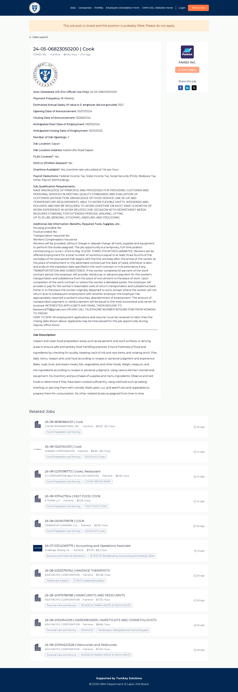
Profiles (98, 7)
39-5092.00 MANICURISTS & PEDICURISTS (105, 605)
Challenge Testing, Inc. (57, 550)
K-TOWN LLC (52, 500)
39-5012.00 (87, 630)
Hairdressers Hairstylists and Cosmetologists (123, 630)
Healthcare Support (58, 580)
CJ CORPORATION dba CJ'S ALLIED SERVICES (72, 475)
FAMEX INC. (40, 54)
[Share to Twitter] (194, 87)
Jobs (73, 7)
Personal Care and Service (61, 605)
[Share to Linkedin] (187, 87)
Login (182, 7)
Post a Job (198, 7)
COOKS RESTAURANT (98, 481)
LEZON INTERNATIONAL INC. (62, 426)
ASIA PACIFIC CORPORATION (62, 574)
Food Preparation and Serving (63, 432)
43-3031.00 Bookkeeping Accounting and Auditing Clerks (122, 555)
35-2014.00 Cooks (95, 456)
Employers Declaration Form (122, 7)
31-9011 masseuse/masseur (89, 580)
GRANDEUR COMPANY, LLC (61, 525)
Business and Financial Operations (66, 555)
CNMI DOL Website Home (157, 7)
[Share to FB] (180, 87)
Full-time (55, 54)
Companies (85, 7)
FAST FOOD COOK (96, 506)
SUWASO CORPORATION (60, 451)
